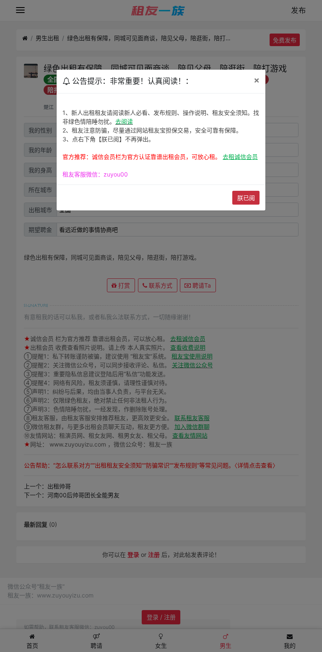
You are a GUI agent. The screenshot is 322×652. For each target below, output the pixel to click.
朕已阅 (246, 197)
